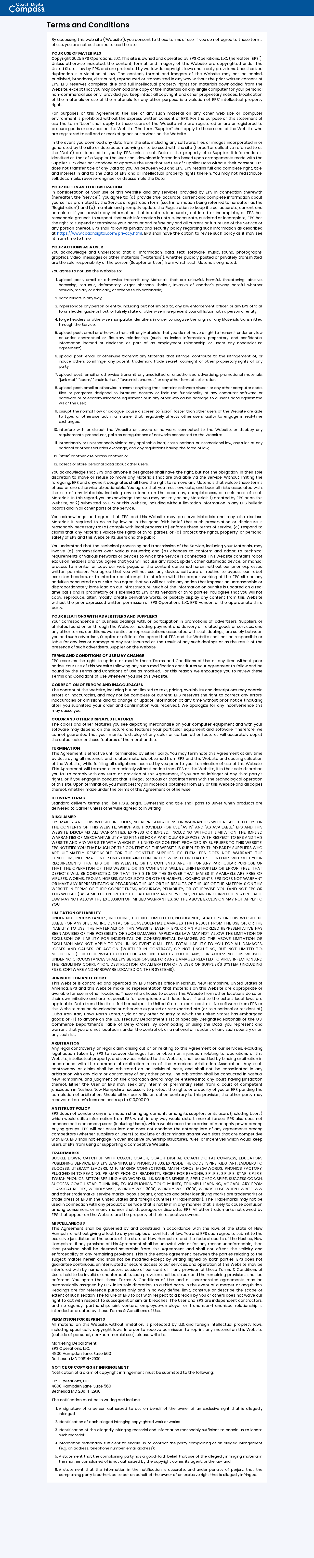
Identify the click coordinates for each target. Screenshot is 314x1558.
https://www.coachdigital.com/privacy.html (99, 233)
